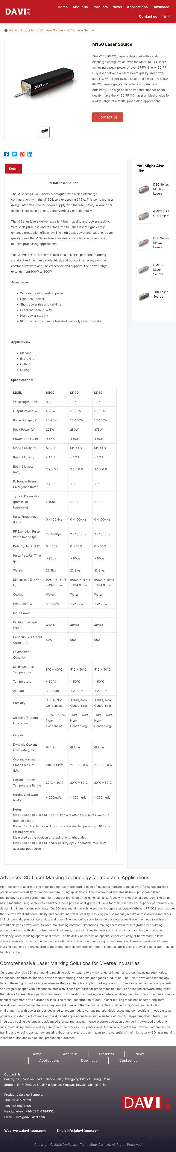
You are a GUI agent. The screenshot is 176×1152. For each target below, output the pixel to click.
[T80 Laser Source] (144, 296)
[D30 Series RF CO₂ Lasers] (144, 189)
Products (27, 30)
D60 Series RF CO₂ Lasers (161, 242)
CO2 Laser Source (50, 30)
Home (13, 30)
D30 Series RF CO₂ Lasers (161, 189)
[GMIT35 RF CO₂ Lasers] (144, 216)
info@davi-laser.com (83, 1131)
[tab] (13, 168)
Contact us (128, 1060)
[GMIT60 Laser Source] (144, 270)
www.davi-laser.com (29, 1131)
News (139, 1054)
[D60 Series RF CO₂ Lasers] (144, 243)
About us (70, 1054)
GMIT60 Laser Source (159, 269)
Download (89, 1060)
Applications (49, 1060)
